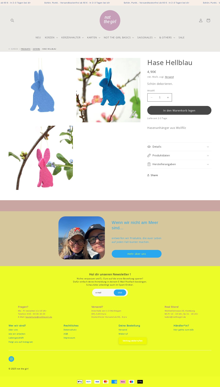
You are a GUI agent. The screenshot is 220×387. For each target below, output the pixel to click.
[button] (12, 20)
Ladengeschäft (16, 337)
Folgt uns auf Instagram (21, 342)
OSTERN (36, 49)
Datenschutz (70, 329)
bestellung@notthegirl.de (39, 317)
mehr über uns (136, 253)
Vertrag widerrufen (133, 340)
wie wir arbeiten (17, 333)
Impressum (69, 337)
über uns (13, 329)
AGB (66, 333)
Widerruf (123, 333)
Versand (169, 76)
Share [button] (154, 175)
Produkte (25, 49)
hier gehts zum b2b (184, 329)
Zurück (14, 49)
